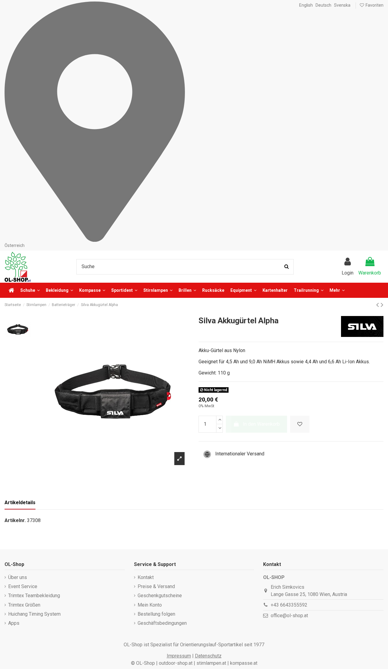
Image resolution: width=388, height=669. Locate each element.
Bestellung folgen (156, 614)
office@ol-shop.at (289, 615)
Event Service (22, 586)
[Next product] (382, 305)
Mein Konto (150, 605)
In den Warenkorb (261, 424)
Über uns (17, 577)
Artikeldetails (20, 502)
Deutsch (323, 5)
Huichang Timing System (34, 614)
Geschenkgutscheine (160, 595)
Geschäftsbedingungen (162, 623)
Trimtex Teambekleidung (34, 595)
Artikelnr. (15, 520)
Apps (13, 623)
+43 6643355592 (289, 605)
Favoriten (374, 5)
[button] (337, 290)
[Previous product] (378, 305)
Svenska (342, 5)
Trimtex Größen (24, 605)
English (306, 5)
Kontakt (146, 577)
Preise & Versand (156, 586)
